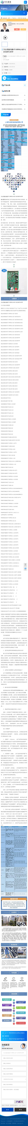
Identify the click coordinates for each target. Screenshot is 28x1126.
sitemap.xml (20, 1123)
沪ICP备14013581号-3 (19, 1121)
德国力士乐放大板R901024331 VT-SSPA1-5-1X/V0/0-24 (14, 104)
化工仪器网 (8, 1123)
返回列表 (7, 1036)
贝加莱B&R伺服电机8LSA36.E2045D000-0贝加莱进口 (14, 109)
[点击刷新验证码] (18, 1101)
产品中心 (14, 18)
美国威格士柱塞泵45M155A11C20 (10, 95)
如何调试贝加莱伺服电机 (8, 100)
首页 (9, 18)
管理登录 (14, 1123)
